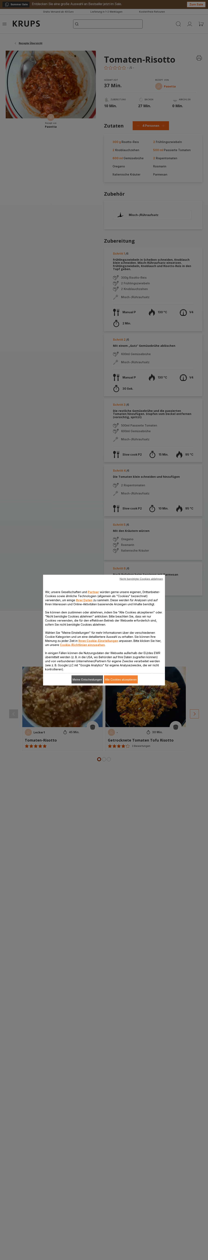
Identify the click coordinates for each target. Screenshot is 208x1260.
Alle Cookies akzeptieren (121, 679)
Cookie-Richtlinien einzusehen (82, 644)
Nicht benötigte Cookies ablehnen (141, 578)
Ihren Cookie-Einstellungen (98, 640)
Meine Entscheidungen (87, 679)
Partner (93, 591)
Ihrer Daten (84, 600)
